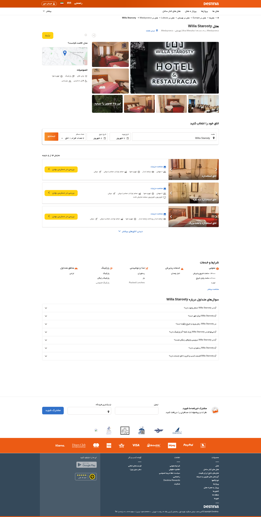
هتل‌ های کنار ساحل (171, 11)
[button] (69, 4)
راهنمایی (176, 477)
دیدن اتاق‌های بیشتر (132, 231)
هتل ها (215, 11)
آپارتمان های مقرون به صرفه (208, 477)
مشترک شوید (53, 410)
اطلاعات (177, 458)
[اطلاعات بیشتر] (86, 35)
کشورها (216, 491)
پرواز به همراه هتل (211, 488)
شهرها (216, 499)
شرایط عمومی (175, 466)
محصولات (215, 458)
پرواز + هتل (191, 11)
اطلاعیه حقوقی (174, 470)
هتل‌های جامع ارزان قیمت (209, 473)
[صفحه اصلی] (218, 18)
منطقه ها (215, 495)
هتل (217, 466)
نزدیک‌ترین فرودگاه (103, 405)
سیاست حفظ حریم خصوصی (169, 473)
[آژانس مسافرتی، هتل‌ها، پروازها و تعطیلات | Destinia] (211, 4)
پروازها (204, 11)
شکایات (177, 484)
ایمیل (156, 405)
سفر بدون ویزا (135, 470)
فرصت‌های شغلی (134, 466)
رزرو (47, 35)
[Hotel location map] (64, 56)
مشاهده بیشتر (213, 289)
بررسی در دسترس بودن (63, 169)
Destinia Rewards (171, 481)
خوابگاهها (215, 481)
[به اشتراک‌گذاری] (94, 35)
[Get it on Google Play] (86, 465)
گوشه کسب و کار (134, 458)
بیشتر (48, 11)
